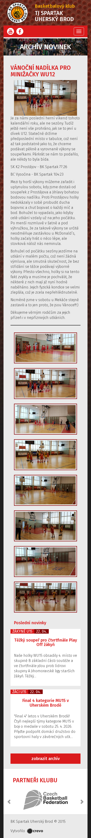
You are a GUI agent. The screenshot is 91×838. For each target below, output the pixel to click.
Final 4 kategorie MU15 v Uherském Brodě (45, 703)
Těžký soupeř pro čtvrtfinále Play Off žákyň (45, 642)
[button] (9, 799)
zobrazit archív (46, 758)
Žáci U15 (19, 692)
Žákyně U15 (22, 631)
